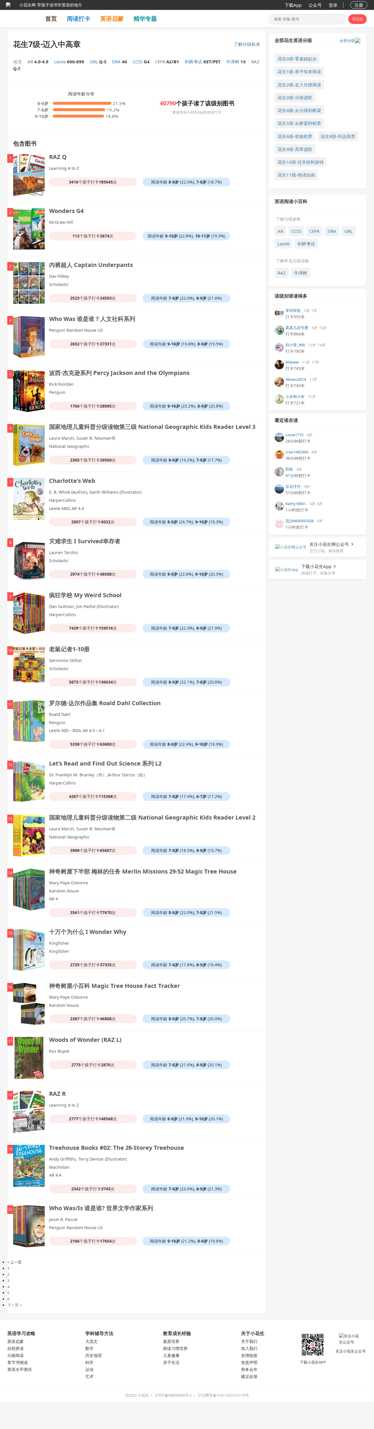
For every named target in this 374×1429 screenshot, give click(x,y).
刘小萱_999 (295, 344)
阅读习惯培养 (175, 1348)
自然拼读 (15, 1348)
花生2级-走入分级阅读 (299, 85)
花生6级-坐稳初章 (295, 136)
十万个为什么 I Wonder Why (87, 932)
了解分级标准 (247, 44)
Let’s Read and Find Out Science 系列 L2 (105, 763)
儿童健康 (171, 1355)
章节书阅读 (17, 1362)
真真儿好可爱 (296, 327)
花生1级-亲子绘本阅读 (299, 71)
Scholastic (59, 284)
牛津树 (300, 273)
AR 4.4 (55, 1175)
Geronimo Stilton (65, 660)
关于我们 (249, 1341)
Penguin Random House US (76, 330)
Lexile (283, 244)
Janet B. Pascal (63, 1219)
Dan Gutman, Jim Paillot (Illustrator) (84, 606)
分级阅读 (15, 1355)
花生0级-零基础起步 (297, 59)
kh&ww (292, 362)
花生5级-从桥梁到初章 (299, 123)
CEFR (314, 231)
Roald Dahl (59, 714)
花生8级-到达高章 (338, 136)
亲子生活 (171, 1362)
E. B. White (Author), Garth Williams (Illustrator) (95, 492)
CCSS (296, 231)
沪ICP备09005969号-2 (173, 1395)
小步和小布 (294, 396)
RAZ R (57, 1094)
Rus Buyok (59, 1051)
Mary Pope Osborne (68, 882)
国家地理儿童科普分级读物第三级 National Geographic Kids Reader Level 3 (152, 427)
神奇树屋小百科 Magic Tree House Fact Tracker (114, 986)
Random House (64, 891)
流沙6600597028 (299, 520)
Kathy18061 (295, 503)
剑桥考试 (306, 244)
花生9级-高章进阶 (295, 149)
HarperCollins (62, 500)
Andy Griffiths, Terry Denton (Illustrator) (88, 1159)
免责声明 (249, 1362)
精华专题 (145, 18)
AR (280, 231)
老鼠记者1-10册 (69, 649)
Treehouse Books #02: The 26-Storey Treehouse (116, 1148)
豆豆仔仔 (293, 486)
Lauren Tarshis (63, 552)
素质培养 (171, 1341)
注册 (358, 5)
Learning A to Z (64, 168)
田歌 (289, 469)
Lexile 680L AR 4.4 (66, 508)
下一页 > (14, 1305)
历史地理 (93, 1355)
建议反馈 (249, 1376)
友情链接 (249, 1355)
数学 (89, 1348)
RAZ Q (58, 157)
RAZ (282, 273)
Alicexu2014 (295, 379)
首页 (51, 18)
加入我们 (249, 1348)
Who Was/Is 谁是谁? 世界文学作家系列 (101, 1208)
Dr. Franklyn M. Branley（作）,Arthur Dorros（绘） (98, 775)
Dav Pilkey (59, 276)
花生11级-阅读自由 (296, 175)
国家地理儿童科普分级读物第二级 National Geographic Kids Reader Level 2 (152, 817)
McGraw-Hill (61, 222)
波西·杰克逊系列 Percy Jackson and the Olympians (119, 373)
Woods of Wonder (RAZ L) (85, 1040)
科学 (89, 1362)
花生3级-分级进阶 (295, 97)
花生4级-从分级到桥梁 (299, 110)
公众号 (315, 5)
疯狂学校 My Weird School (85, 595)
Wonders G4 (66, 211)
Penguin (57, 392)
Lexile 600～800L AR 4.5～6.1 (77, 730)
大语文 (91, 1341)
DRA (332, 231)
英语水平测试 (19, 1369)
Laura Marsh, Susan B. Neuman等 (82, 438)
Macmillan (59, 1167)
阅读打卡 (78, 18)
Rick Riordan (61, 384)
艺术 (89, 1376)
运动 (89, 1369)
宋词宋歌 (293, 310)
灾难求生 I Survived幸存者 (84, 541)
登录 (333, 5)
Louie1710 (294, 434)
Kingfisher (59, 943)
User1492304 (296, 452)
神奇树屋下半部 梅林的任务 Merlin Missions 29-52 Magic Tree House (143, 871)
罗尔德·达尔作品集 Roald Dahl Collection (105, 703)
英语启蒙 (112, 18)
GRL (348, 231)
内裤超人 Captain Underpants (91, 265)
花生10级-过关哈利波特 (301, 162)
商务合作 (249, 1369)
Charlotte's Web (72, 481)
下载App (293, 5)
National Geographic (69, 446)
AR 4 (53, 899)
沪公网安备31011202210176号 (223, 1395)
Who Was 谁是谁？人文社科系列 (92, 319)
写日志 (357, 19)
